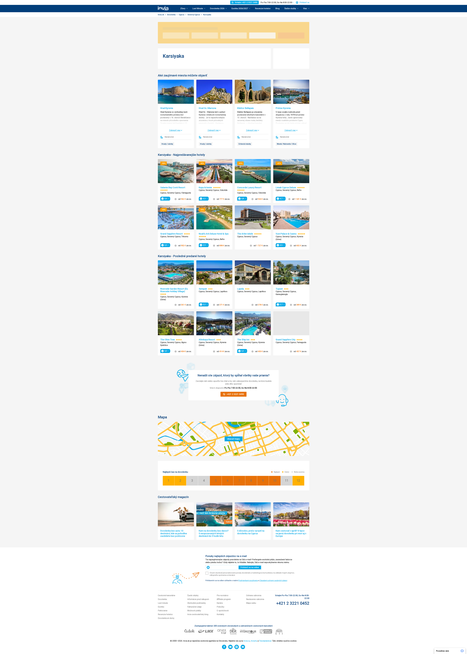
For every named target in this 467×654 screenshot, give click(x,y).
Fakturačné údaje (194, 607)
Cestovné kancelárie (166, 595)
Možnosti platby (194, 610)
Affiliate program (224, 599)
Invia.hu (254, 641)
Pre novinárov (222, 595)
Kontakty (220, 614)
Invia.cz (246, 641)
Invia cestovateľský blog (197, 614)
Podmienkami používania (248, 580)
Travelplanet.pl (265, 641)
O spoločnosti (223, 610)
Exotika (161, 607)
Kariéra (220, 603)
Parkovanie (162, 610)
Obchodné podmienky (196, 603)
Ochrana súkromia (253, 595)
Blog (277, 8)
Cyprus (182, 15)
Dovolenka (171, 15)
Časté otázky (193, 595)
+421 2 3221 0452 (292, 603)
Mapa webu (251, 603)
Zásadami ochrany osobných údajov (273, 580)
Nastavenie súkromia (255, 599)
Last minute (163, 603)
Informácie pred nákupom (198, 599)
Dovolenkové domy (166, 618)
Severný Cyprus (194, 15)
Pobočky (220, 607)
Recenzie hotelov (263, 8)
